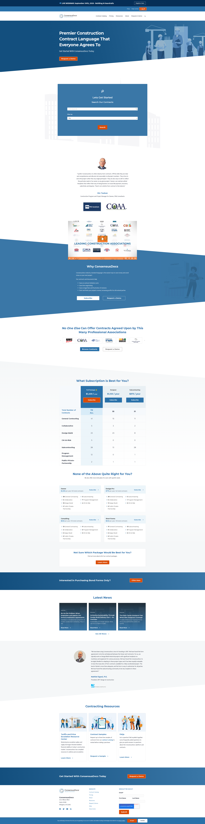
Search (102, 127)
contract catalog (107, 740)
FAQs (128, 9)
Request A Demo (136, 16)
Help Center (135, 9)
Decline (143, 821)
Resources (119, 16)
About (127, 16)
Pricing (111, 16)
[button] (60, 340)
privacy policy (121, 821)
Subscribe (92, 400)
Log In (143, 9)
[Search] (144, 16)
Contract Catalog (101, 16)
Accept (132, 821)
